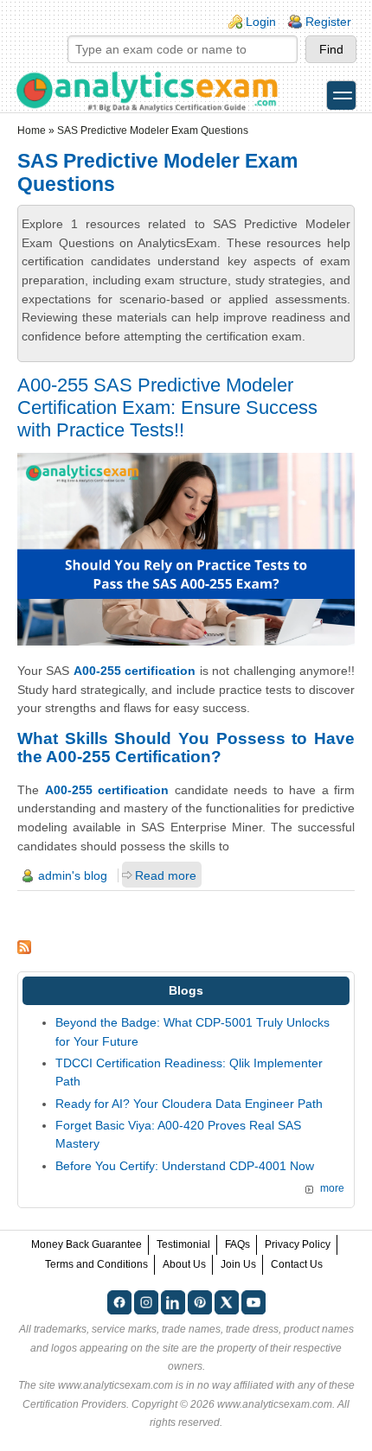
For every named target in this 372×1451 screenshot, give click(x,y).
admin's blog (72, 875)
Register (328, 22)
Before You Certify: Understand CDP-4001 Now (184, 1166)
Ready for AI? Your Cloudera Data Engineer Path (189, 1104)
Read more (165, 875)
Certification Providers (74, 1404)
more (332, 1188)
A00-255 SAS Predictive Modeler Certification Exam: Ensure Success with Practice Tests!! (167, 407)
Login (261, 22)
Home (31, 130)
